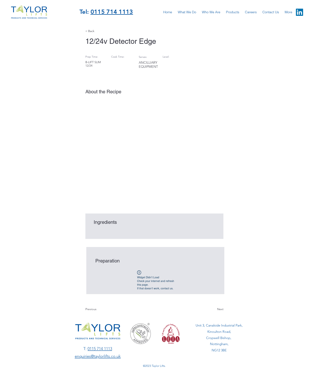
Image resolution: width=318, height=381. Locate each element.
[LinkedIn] (299, 12)
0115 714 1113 (112, 11)
